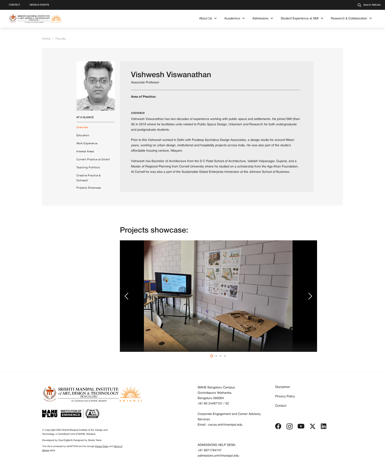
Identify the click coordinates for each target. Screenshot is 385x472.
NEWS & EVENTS (39, 5)
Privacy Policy (102, 446)
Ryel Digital (64, 440)
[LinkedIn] (323, 426)
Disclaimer (282, 387)
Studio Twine (95, 440)
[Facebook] (278, 426)
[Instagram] (290, 426)
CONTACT (14, 5)
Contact (280, 405)
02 (227, 403)
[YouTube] (301, 426)
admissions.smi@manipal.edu (218, 455)
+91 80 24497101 (210, 403)
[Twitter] (312, 426)
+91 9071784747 (210, 450)
